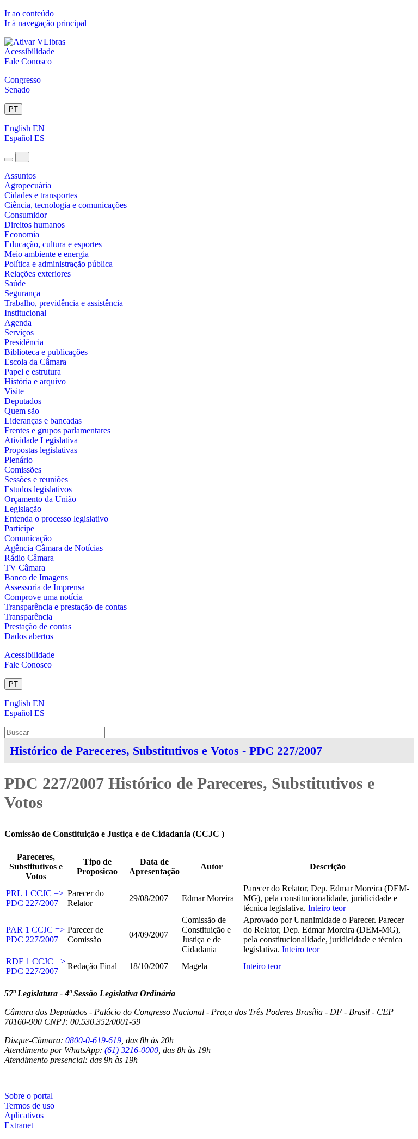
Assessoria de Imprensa (44, 587)
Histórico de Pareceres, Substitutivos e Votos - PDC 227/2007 (166, 750)
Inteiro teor (327, 908)
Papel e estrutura (32, 371)
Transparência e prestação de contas (65, 606)
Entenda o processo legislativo (56, 518)
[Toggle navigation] (8, 159)
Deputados (22, 401)
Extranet (18, 1125)
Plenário (18, 459)
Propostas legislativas (40, 450)
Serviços (19, 332)
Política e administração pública (58, 263)
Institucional (25, 312)
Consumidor (25, 214)
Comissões (22, 469)
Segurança (22, 293)
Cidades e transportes (40, 195)
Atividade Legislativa (41, 440)
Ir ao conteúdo (29, 13)
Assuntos (20, 175)
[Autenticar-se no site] (7, 1077)
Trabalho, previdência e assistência (63, 303)
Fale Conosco (28, 61)
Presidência (24, 342)
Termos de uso (29, 1105)
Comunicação (28, 538)
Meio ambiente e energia (46, 254)
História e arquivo (35, 381)
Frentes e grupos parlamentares (57, 430)
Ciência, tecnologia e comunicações (65, 205)
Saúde (15, 283)
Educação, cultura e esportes (53, 244)
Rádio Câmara (29, 557)
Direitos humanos (34, 224)
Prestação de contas (37, 626)
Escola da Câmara (35, 361)
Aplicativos (24, 1115)
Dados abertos (28, 636)
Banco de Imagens (36, 577)
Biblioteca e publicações (46, 352)
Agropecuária (27, 185)
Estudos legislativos (38, 489)
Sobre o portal (28, 1095)
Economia (21, 234)
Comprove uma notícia (43, 597)
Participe (19, 528)
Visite (14, 391)
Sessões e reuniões (36, 479)
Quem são (21, 410)
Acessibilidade (29, 51)
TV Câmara (24, 567)
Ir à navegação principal (45, 23)
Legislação (22, 508)
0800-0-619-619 (93, 1040)
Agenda (18, 322)
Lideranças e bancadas (43, 420)
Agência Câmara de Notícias (53, 548)
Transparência (28, 616)
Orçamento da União (40, 499)
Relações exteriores (37, 273)
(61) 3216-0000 (131, 1050)
